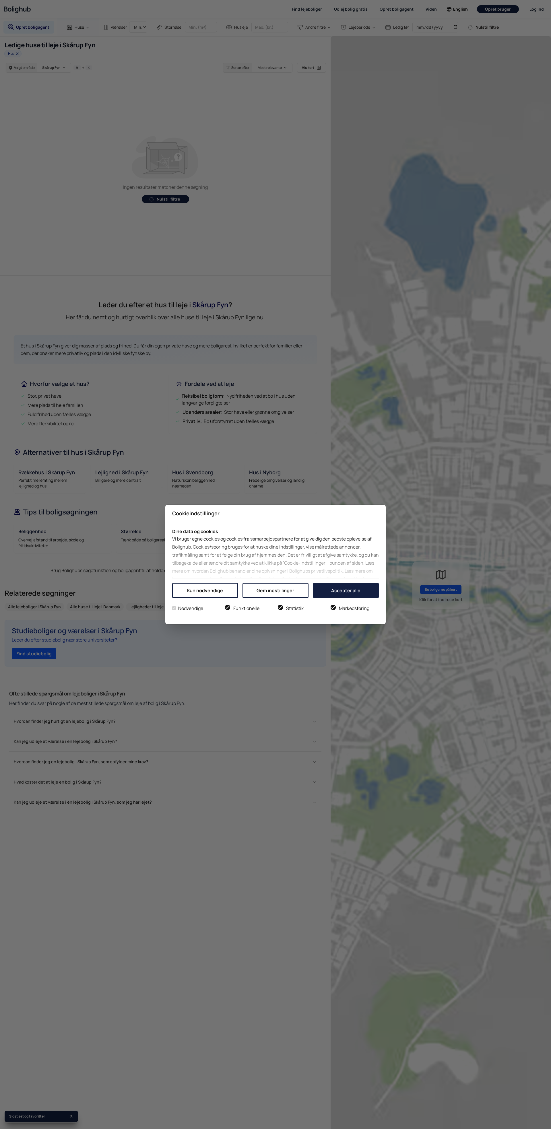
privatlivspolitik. (327, 571)
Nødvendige (190, 608)
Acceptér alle (345, 590)
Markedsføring (354, 608)
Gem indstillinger (275, 590)
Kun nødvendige (205, 590)
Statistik (295, 608)
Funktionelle (246, 608)
